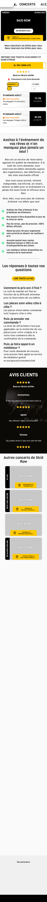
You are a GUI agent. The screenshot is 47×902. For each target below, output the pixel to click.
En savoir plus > (23, 31)
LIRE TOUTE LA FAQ (23, 278)
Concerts (27, 4)
